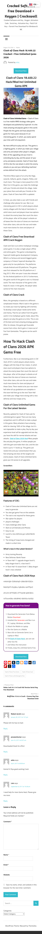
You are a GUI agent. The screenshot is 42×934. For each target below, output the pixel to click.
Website (6, 874)
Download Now (21, 70)
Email (6, 864)
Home (18, 47)
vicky (17, 62)
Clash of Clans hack (27, 672)
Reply (5, 728)
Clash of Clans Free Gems (12, 672)
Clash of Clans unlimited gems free (15, 676)
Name (6, 854)
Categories (7, 910)
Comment (7, 821)
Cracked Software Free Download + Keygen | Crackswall (21, 10)
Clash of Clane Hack (17, 638)
